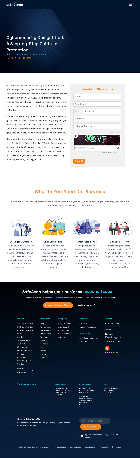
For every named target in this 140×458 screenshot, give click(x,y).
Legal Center (63, 334)
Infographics (45, 334)
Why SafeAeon (64, 323)
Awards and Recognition (63, 329)
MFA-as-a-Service (25, 330)
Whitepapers (39, 54)
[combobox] (78, 111)
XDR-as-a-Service (25, 327)
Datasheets (45, 330)
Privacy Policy (60, 447)
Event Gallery (43, 349)
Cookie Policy (75, 447)
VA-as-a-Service (24, 340)
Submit (79, 161)
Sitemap (117, 447)
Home (9, 54)
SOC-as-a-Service (25, 323)
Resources (22, 54)
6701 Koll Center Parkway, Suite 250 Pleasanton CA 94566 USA (62, 391)
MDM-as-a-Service (22, 335)
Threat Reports (43, 356)
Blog (42, 323)
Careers (61, 337)
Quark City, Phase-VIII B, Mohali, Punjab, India (111, 390)
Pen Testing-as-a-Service (25, 352)
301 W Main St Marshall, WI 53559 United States (86, 390)
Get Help (83, 323)
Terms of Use (105, 447)
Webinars (44, 337)
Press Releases (44, 342)
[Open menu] (131, 5)
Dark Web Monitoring (22, 345)
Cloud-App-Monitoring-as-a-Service (24, 360)
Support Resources (87, 327)
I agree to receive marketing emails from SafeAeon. (101, 435)
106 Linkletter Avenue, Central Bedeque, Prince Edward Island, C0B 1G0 (86, 401)
